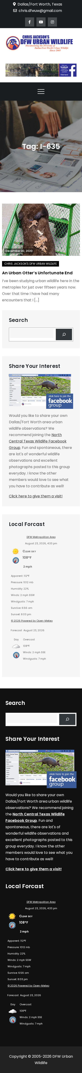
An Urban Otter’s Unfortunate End (37, 273)
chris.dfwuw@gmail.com (40, 10)
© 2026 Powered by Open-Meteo (32, 621)
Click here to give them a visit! (36, 496)
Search (18, 320)
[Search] (64, 334)
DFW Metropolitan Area (41, 537)
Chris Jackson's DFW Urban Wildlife (30, 264)
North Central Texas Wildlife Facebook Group (38, 441)
